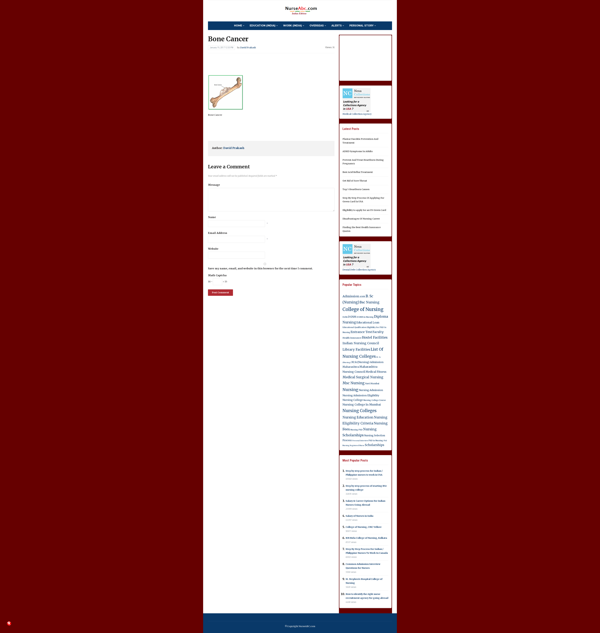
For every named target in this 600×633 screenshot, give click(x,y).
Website (213, 248)
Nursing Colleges (359, 410)
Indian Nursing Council (360, 343)
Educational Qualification (354, 327)
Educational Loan (367, 322)
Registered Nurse (357, 445)
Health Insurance (351, 337)
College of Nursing (362, 309)
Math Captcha (217, 275)
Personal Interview (360, 441)
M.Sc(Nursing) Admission (367, 362)
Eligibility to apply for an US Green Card (364, 210)
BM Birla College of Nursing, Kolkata (366, 538)
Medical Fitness (376, 371)
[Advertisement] (271, 64)
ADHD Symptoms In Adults (357, 151)
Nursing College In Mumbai (361, 404)
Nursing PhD (356, 430)
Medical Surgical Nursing (362, 377)
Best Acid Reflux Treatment (357, 172)
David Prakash (248, 47)
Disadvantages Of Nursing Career (361, 218)
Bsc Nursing (369, 302)
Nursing (350, 389)
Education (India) (262, 25)
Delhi (345, 317)
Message (214, 184)
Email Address (217, 233)
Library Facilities (356, 350)
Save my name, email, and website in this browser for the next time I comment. (260, 268)
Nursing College (352, 399)
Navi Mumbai (372, 383)
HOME (238, 25)
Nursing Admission (371, 390)
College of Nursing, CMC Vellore (364, 527)
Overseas (317, 25)
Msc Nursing (353, 383)
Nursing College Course (374, 400)
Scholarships (374, 445)
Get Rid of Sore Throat (354, 180)
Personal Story (361, 25)
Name (212, 217)
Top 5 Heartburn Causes (356, 189)
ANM (362, 296)
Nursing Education (357, 417)
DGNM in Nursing (365, 317)
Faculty (378, 332)
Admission (350, 296)
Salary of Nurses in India (359, 515)
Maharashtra (350, 366)
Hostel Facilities (375, 337)
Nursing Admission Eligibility (360, 395)
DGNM (352, 316)
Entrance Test (361, 332)
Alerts (336, 25)
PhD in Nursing (375, 440)
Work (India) (292, 25)
